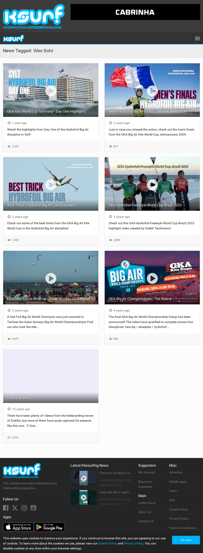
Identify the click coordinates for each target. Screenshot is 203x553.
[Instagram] (24, 509)
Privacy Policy (179, 518)
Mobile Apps (178, 482)
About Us (144, 512)
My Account (146, 472)
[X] (15, 509)
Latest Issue (146, 503)
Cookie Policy (178, 509)
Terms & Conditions (182, 528)
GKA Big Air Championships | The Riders (140, 299)
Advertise (175, 472)
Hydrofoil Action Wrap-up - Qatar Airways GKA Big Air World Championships (52, 299)
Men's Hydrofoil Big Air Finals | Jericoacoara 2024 (147, 111)
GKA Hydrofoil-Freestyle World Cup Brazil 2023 (145, 205)
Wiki (172, 500)
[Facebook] (6, 509)
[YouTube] (33, 509)
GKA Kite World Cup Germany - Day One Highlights (46, 111)
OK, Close (186, 540)
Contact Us (146, 521)
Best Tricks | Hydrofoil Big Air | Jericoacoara (41, 205)
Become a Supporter (145, 484)
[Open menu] (197, 38)
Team (173, 491)
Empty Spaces (18, 397)
